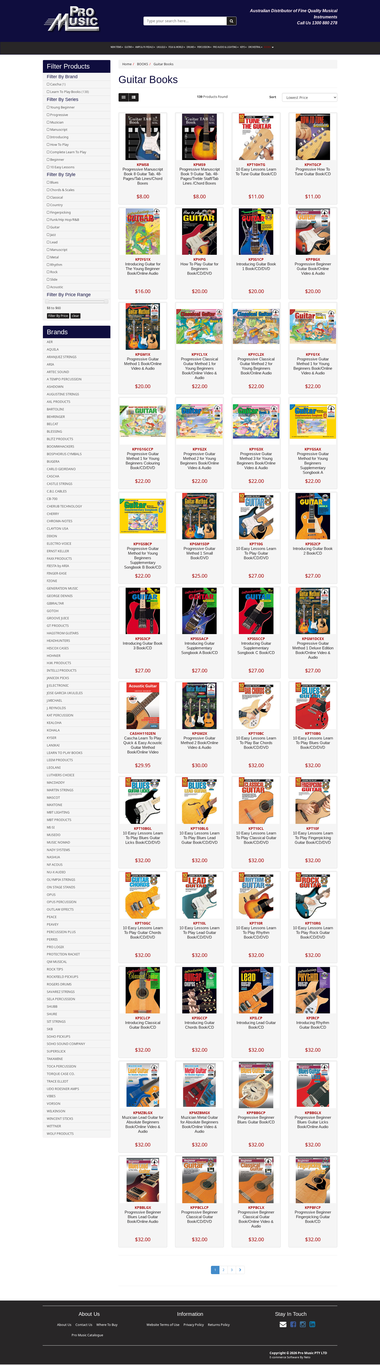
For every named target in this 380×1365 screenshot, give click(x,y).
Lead (54, 242)
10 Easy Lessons (62, 167)
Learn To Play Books (69, 92)
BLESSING (54, 431)
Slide (53, 279)
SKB (50, 1029)
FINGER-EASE (57, 573)
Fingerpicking (60, 212)
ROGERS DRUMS (59, 984)
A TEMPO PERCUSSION (64, 379)
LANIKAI (53, 745)
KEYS (242, 47)
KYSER (51, 738)
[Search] (231, 21)
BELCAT (52, 424)
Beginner (57, 159)
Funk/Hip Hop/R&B (64, 219)
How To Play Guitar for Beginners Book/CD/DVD (199, 268)
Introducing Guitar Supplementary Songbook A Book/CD (199, 648)
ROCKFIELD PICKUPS (62, 977)
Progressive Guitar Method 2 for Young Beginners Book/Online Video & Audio (199, 461)
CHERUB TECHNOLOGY (64, 506)
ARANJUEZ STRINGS (62, 357)
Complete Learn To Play (68, 152)
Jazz (53, 235)
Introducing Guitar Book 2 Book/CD (313, 550)
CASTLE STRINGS (59, 484)
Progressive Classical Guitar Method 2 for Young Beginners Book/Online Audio (256, 366)
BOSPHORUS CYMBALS (64, 454)
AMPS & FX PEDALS (144, 47)
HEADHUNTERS (58, 640)
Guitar (55, 227)
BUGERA (53, 461)
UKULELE (161, 47)
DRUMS (190, 47)
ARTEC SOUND (58, 372)
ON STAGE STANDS (61, 887)
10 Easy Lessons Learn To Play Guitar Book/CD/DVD (256, 553)
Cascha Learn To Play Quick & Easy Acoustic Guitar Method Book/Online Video (142, 745)
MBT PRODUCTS (59, 820)
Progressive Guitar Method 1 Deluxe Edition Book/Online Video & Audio (312, 650)
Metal (54, 257)
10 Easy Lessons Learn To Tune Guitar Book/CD (256, 171)
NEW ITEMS (116, 47)
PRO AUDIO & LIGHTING (225, 47)
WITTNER (54, 1126)
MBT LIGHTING (58, 812)
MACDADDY (56, 782)
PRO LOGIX (55, 947)
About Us (63, 1324)
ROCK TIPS (55, 969)
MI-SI (51, 827)
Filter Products (68, 66)
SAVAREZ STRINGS (61, 992)
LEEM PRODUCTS (60, 760)
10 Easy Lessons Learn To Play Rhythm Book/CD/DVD (256, 932)
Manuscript (58, 129)
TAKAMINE (55, 1059)
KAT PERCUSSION (60, 715)
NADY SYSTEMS (58, 850)
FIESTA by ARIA (58, 566)
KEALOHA (54, 723)
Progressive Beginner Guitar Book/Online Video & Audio (313, 268)
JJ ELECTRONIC (58, 685)
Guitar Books (163, 64)
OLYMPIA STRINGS (61, 879)
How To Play (59, 144)
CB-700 (52, 499)
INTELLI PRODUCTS (62, 670)
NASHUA (53, 857)
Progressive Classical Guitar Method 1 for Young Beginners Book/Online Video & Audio (199, 368)
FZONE (52, 581)
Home (127, 64)
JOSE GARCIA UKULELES (65, 693)
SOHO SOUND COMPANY (66, 1044)
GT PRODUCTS (58, 625)
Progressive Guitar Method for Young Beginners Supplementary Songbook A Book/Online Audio (313, 465)
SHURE (52, 1014)
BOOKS (267, 47)
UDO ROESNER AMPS (63, 1089)
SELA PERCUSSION (61, 999)
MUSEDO (53, 835)
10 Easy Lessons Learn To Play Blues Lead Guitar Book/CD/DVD (199, 838)
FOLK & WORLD (176, 47)
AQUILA (53, 349)
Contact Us (74, 1324)
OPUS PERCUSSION (62, 902)
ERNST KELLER (58, 551)
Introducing (59, 137)
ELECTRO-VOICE (59, 543)
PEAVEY (52, 924)
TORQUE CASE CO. (61, 1074)
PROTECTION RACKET (63, 954)
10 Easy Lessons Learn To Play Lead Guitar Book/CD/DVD (199, 932)
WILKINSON (56, 1111)
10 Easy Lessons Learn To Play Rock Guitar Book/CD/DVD (313, 932)
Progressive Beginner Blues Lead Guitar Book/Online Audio (143, 1217)
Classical (56, 197)
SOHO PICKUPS (58, 1036)
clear (75, 316)
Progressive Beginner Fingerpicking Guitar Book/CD (313, 1217)
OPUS (51, 894)
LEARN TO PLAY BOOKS (64, 753)
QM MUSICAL (57, 962)
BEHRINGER (56, 417)
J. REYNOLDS (56, 708)
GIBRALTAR (55, 603)
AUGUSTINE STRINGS (63, 394)
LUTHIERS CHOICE (60, 775)
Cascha (58, 84)
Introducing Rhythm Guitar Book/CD (312, 1024)
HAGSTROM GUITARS (63, 633)
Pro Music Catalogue (106, 1324)
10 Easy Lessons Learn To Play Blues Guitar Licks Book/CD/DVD (143, 838)
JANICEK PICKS (58, 678)
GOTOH (52, 611)
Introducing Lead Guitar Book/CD (256, 1024)
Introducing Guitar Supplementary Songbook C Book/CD (256, 648)
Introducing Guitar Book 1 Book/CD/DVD (256, 266)
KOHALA (53, 730)
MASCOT (53, 797)
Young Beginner (62, 107)
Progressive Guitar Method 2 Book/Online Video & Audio (199, 743)
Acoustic (56, 287)
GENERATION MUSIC (62, 588)
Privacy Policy (191, 1324)
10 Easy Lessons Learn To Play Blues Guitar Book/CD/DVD (313, 743)
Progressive (59, 115)
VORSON (53, 1103)
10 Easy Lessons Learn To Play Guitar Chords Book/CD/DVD (143, 932)
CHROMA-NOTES (59, 521)
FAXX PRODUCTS (59, 558)
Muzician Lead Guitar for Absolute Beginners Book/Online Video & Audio (142, 1124)
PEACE (52, 917)
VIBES (51, 1096)
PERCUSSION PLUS (61, 932)
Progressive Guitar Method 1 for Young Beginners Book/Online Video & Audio (312, 366)
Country (56, 205)
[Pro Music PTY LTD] (72, 18)
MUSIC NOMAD (58, 842)
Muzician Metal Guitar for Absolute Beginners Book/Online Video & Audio (199, 1124)
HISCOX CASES (58, 648)
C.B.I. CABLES (57, 491)
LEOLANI (53, 767)
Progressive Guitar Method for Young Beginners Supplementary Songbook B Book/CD (142, 557)
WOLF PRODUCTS (60, 1133)
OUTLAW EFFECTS (60, 909)
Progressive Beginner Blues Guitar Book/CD (256, 1119)
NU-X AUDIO (56, 872)
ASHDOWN (55, 386)
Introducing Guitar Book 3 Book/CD (143, 645)
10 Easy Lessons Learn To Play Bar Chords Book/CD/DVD (256, 743)
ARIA (50, 364)
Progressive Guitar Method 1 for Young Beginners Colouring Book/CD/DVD (143, 461)
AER (50, 342)
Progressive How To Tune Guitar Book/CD (313, 171)
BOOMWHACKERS (60, 446)
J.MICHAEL (54, 700)
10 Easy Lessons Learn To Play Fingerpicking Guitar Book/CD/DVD (313, 838)
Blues (54, 182)
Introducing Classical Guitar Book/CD (142, 1024)
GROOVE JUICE (58, 618)
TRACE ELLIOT (57, 1081)
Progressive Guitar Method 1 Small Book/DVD (199, 553)
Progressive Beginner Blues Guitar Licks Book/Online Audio (313, 1122)
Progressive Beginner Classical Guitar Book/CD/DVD (199, 1217)
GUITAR (128, 47)
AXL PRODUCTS (58, 402)
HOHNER (53, 656)
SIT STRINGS (56, 1021)
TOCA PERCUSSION (61, 1066)
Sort (272, 97)
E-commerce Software (284, 1349)
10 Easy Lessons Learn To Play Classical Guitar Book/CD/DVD (256, 838)
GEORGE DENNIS (60, 596)
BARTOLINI (55, 409)
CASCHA (53, 476)
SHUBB (52, 1006)
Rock (54, 272)
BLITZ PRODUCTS (60, 439)
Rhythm (56, 265)
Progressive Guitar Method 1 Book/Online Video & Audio (143, 364)
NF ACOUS (55, 864)
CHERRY (53, 514)
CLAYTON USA (57, 528)
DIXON (52, 536)
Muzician (57, 122)
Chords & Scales (62, 190)
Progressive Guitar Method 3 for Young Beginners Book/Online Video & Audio (256, 461)
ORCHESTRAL (254, 47)
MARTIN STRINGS (60, 790)
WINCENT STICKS (60, 1118)
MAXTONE (54, 805)
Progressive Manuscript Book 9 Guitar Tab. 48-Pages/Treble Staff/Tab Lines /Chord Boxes (199, 176)
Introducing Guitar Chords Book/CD (200, 1024)
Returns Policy (207, 1324)
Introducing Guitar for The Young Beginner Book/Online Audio (143, 268)
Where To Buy (88, 1324)
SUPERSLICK (56, 1051)
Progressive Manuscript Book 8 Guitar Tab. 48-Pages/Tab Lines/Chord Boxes (143, 176)
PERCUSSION (203, 47)
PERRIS (52, 939)
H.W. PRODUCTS (59, 663)
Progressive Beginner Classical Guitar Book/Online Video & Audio (256, 1219)
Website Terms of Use (173, 1324)
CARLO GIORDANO (61, 469)
